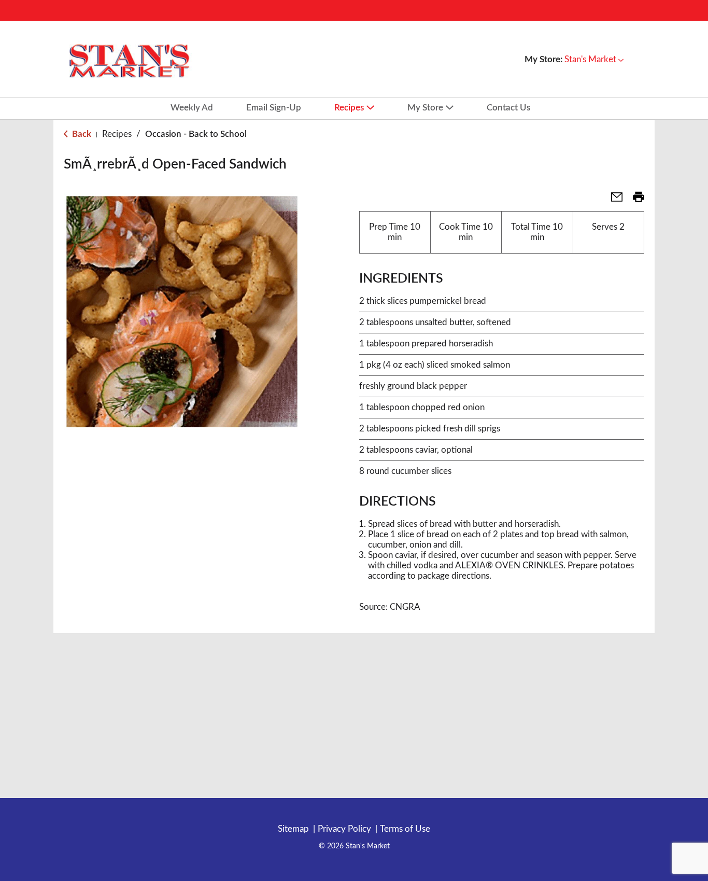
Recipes (117, 134)
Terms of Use (405, 828)
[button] (594, 59)
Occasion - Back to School (196, 134)
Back (80, 134)
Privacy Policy (344, 828)
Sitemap (293, 828)
